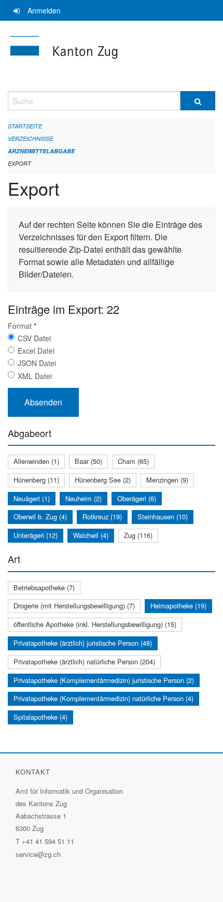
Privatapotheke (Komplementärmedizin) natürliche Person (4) (103, 698)
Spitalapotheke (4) (40, 717)
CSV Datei (34, 338)
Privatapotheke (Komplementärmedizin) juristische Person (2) (103, 680)
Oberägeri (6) (136, 498)
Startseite (25, 126)
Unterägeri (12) (35, 535)
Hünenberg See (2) (103, 480)
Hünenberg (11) (36, 480)
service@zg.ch (38, 854)
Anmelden (44, 10)
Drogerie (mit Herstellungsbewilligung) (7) (74, 605)
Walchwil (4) (90, 535)
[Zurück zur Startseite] (111, 56)
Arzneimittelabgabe (41, 151)
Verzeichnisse (30, 138)
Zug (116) (138, 535)
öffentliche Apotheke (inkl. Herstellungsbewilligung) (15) (94, 624)
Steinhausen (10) (162, 516)
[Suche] (197, 100)
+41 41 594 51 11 (48, 841)
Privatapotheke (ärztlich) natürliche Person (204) (84, 661)
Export (19, 163)
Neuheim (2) (83, 498)
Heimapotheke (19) (178, 605)
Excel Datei (36, 350)
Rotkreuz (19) (102, 516)
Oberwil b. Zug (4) (40, 516)
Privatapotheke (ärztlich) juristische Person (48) (82, 643)
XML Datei (35, 376)
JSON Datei (37, 363)
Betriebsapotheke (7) (44, 587)
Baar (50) (88, 461)
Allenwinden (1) (36, 461)
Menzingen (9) (167, 480)
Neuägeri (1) (31, 498)
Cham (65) (133, 461)
